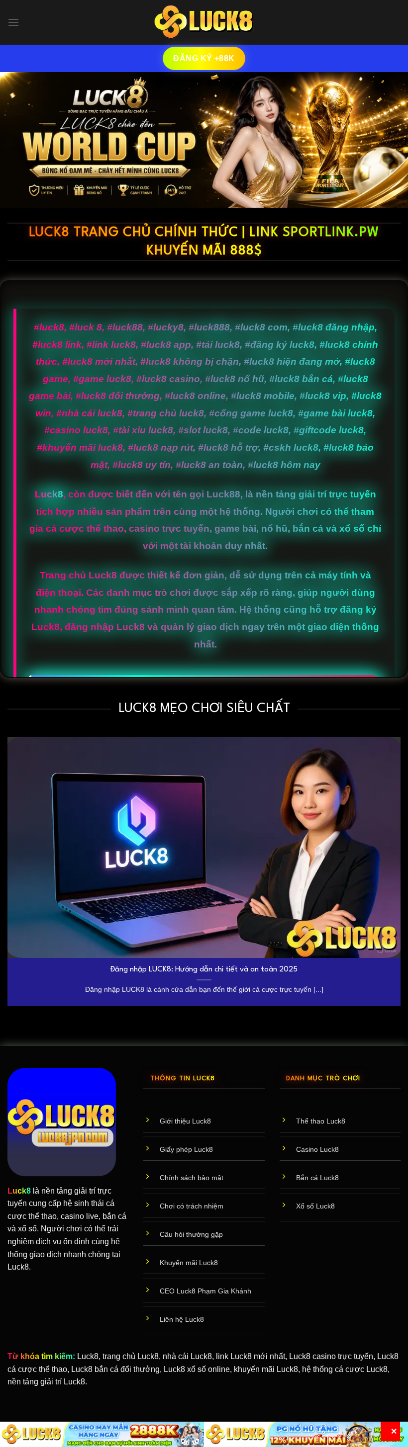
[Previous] (7, 875)
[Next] (400, 875)
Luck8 (49, 494)
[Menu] (13, 22)
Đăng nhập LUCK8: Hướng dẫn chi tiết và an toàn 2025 (204, 969)
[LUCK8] (204, 22)
